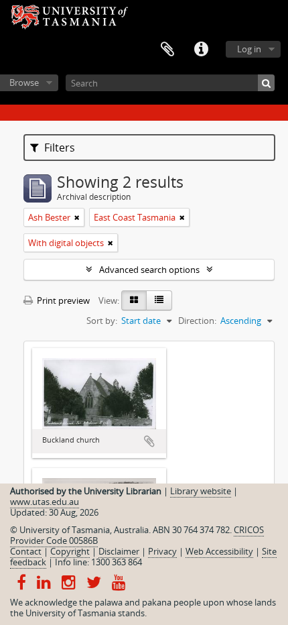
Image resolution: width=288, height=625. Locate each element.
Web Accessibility (219, 551)
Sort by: (101, 321)
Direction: (197, 321)
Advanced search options (149, 270)
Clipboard (167, 49)
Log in (249, 49)
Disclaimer (118, 551)
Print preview (62, 300)
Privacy (162, 551)
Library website (200, 491)
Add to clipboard (149, 441)
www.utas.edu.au (44, 502)
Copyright (70, 551)
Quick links (201, 49)
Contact (26, 551)
